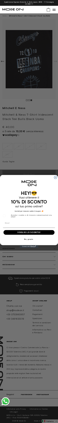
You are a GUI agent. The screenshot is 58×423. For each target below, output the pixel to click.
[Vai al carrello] (48, 9)
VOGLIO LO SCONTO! (28, 232)
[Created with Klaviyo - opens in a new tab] (29, 246)
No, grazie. (29, 239)
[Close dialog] (55, 177)
